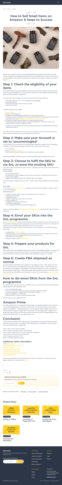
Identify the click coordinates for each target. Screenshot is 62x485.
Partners (49, 453)
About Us (49, 451)
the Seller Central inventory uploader (30, 209)
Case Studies (35, 469)
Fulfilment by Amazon (16, 150)
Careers (49, 459)
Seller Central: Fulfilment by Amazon (13, 345)
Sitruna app (35, 461)
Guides (33, 474)
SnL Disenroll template (9, 355)
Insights (9, 9)
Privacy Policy (46, 480)
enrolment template (19, 232)
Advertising (23, 391)
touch (9, 80)
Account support (32, 391)
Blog (34, 12)
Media (33, 472)
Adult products (10, 112)
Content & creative (43, 391)
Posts (33, 477)
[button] (58, 2)
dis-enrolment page (21, 353)
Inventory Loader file (19, 188)
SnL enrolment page (12, 222)
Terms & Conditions (55, 480)
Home (4, 9)
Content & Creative (37, 456)
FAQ (41, 480)
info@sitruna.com (51, 477)
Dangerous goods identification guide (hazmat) (31, 118)
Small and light (7, 349)
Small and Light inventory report (11, 351)
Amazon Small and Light (9, 353)
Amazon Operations (37, 459)
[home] (6, 2)
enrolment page (24, 238)
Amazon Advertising (37, 453)
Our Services (35, 451)
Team (48, 456)
